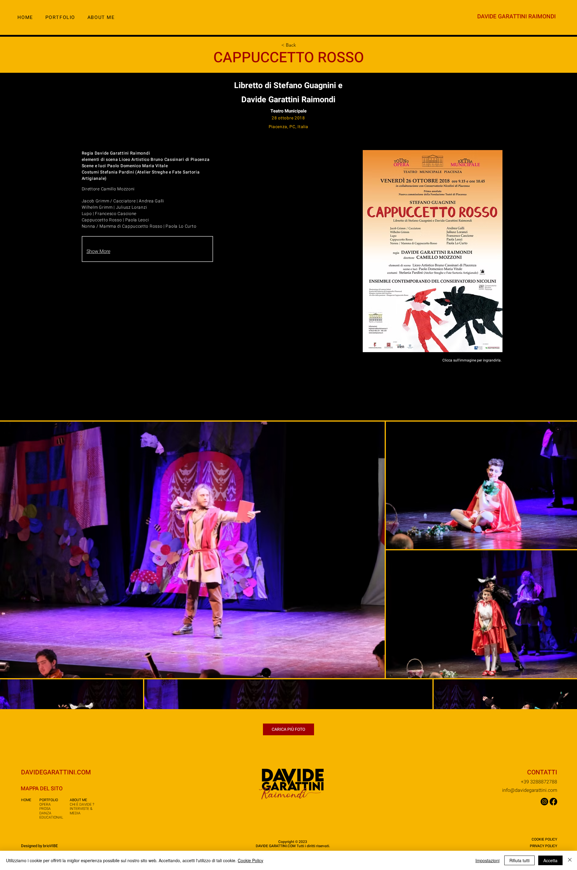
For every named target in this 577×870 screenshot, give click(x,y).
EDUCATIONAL (51, 817)
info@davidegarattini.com (529, 790)
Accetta (550, 860)
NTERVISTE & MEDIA (81, 811)
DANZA (45, 813)
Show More (98, 251)
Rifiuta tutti (519, 860)
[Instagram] (544, 801)
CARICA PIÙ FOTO (288, 729)
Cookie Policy (250, 860)
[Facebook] (553, 801)
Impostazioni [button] (487, 860)
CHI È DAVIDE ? (82, 804)
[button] (60, 17)
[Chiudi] (569, 860)
